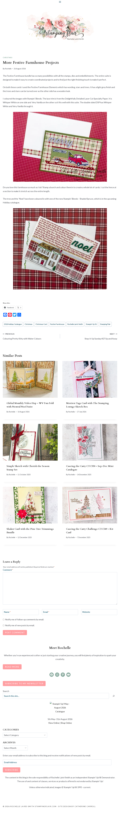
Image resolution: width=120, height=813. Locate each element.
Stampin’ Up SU (91, 324)
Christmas (7, 57)
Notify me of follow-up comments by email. (24, 619)
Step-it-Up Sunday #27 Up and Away (101, 336)
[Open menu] (60, 2)
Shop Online (66, 723)
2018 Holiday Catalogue (13, 324)
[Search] (113, 696)
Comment (8, 570)
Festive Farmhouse (57, 324)
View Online (53, 723)
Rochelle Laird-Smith (75, 324)
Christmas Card (41, 324)
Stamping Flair (105, 324)
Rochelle (8, 69)
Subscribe (11, 770)
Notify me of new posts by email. (20, 625)
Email (46, 612)
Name (7, 612)
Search (6, 691)
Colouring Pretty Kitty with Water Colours (22, 336)
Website (86, 612)
